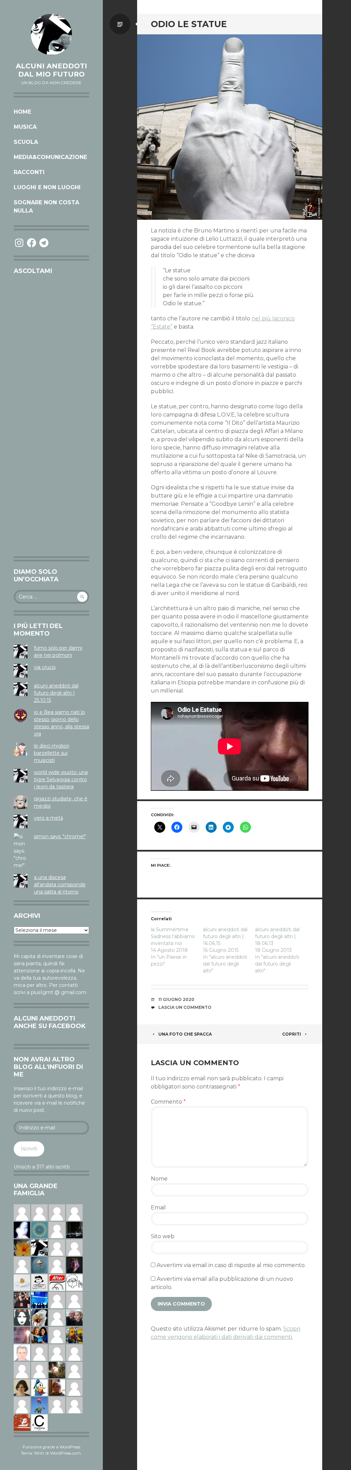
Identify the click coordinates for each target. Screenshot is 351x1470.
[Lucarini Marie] (39, 1300)
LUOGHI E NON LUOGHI (47, 187)
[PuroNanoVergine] (74, 1300)
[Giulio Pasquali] (74, 1405)
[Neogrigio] (74, 1335)
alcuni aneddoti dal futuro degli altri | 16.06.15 (225, 936)
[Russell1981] (57, 1370)
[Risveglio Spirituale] (74, 1370)
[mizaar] (22, 1230)
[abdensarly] (39, 1335)
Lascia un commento (184, 1007)
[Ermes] (57, 1405)
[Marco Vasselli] (74, 1317)
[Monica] (22, 1387)
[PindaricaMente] (39, 1230)
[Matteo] (22, 1265)
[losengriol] (22, 1282)
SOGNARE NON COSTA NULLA (46, 206)
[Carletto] (57, 1352)
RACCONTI (29, 172)
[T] (39, 1317)
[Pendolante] (22, 1422)
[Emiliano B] (57, 1230)
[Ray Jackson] (39, 1370)
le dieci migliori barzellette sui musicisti (51, 753)
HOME (22, 112)
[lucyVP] (39, 1282)
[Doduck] (39, 1387)
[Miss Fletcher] (39, 1405)
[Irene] (57, 1265)
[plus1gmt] (39, 1247)
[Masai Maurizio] (74, 1387)
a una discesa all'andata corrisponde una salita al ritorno (60, 884)
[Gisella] (22, 1335)
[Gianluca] (74, 1352)
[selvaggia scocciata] (22, 1300)
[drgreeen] (22, 1247)
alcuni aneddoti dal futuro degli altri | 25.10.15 (56, 693)
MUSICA (25, 127)
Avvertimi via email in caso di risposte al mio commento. (231, 1265)
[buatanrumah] (57, 1300)
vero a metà (48, 818)
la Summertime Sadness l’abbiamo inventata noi (173, 936)
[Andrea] (39, 1352)
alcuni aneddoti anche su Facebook (50, 1022)
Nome (159, 1178)
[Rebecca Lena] (74, 1265)
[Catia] (39, 1212)
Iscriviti (29, 1149)
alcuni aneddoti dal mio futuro (51, 70)
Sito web (162, 1236)
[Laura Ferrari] (57, 1247)
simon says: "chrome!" (60, 836)
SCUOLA (26, 142)
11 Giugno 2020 (176, 999)
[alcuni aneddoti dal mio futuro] (51, 34)
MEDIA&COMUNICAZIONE (50, 157)
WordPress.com (65, 1453)
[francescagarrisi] (22, 1317)
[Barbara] (57, 1335)
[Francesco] (22, 1212)
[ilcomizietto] (22, 1352)
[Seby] (57, 1317)
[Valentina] (57, 1387)
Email (158, 1207)
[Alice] (74, 1230)
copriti (291, 1034)
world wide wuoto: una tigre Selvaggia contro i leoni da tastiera (61, 779)
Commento (168, 1101)
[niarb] (57, 1282)
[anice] (39, 1265)
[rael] (39, 1422)
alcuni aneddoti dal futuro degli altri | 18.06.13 (277, 936)
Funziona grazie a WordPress (51, 1446)
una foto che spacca (185, 1034)
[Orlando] (74, 1212)
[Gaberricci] (74, 1282)
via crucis (45, 667)
